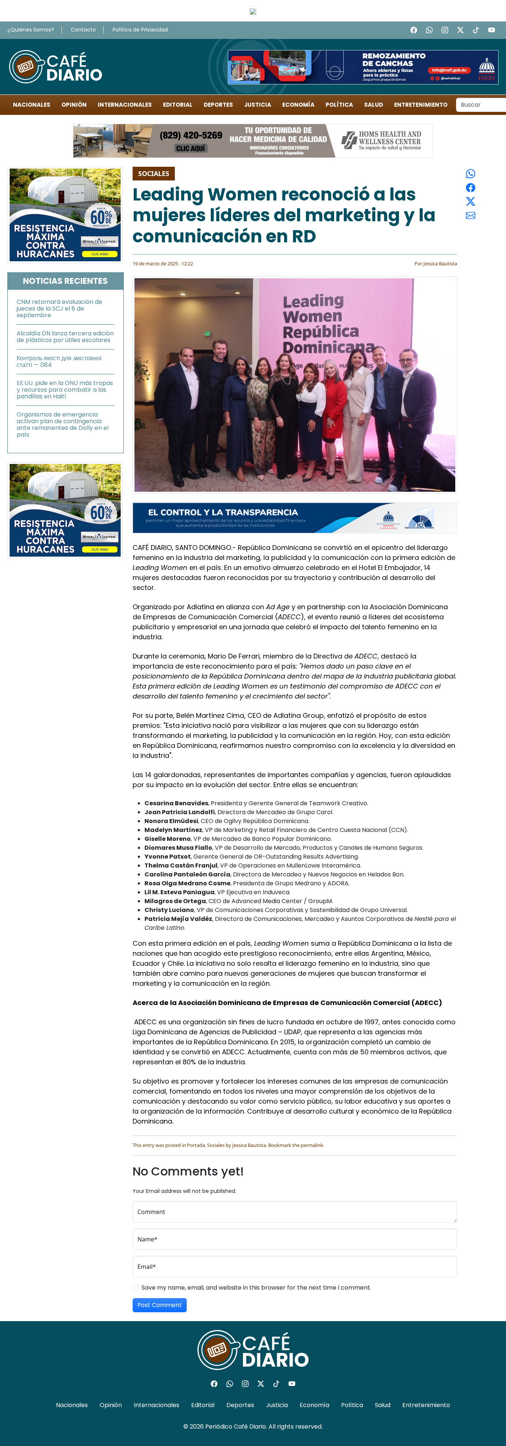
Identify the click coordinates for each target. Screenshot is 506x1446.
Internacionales (125, 105)
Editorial (178, 105)
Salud (373, 105)
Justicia (257, 105)
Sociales (153, 173)
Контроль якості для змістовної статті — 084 (59, 361)
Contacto (83, 29)
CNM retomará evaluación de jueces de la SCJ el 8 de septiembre (59, 308)
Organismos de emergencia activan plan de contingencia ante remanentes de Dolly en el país (63, 424)
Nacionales (31, 105)
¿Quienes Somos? (30, 29)
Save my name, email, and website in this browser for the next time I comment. (256, 1287)
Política (339, 105)
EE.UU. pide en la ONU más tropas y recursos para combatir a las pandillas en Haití (65, 390)
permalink (312, 1145)
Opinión (74, 105)
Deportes (218, 105)
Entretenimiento (420, 105)
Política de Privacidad (140, 29)
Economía (298, 105)
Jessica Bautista (440, 263)
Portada (196, 1145)
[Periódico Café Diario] (55, 66)
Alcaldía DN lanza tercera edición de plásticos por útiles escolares (65, 336)
